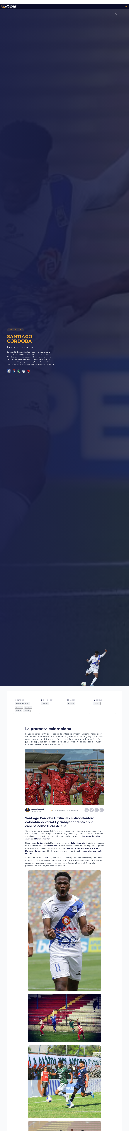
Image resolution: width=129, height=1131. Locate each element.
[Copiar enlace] (102, 810)
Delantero (45, 703)
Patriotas (26, 710)
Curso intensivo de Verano (72, 2)
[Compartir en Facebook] (87, 810)
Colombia (71, 703)
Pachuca (18, 710)
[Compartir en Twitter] (92, 810)
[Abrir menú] (126, 6)
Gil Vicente (19, 707)
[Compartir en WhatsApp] (97, 810)
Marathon (28, 707)
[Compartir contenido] (116, 13)
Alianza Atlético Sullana (22, 703)
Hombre (97, 703)
